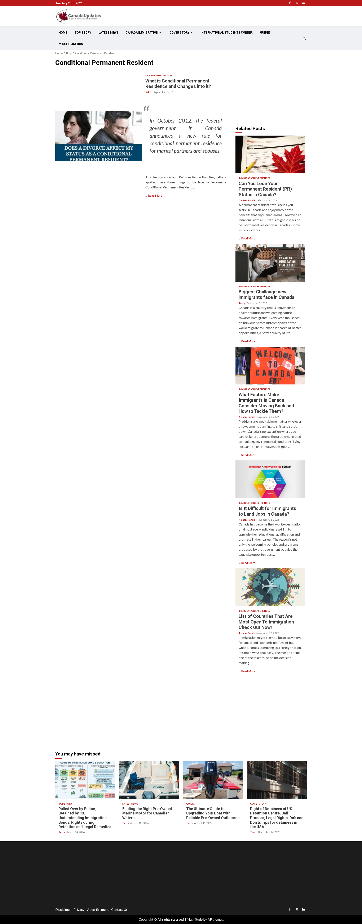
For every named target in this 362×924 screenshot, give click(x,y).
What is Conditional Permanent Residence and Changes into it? (98, 136)
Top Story (83, 32)
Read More (155, 195)
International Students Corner (227, 32)
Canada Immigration (142, 32)
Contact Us (119, 909)
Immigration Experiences (254, 178)
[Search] (304, 38)
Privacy (79, 909)
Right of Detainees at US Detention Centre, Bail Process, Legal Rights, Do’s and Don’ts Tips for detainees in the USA (277, 780)
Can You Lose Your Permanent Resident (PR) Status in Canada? (270, 154)
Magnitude (195, 919)
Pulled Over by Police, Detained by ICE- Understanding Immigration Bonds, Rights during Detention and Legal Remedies (85, 780)
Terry (242, 303)
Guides (265, 32)
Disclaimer (63, 909)
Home (63, 32)
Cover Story (179, 32)
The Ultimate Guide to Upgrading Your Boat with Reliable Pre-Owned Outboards (213, 780)
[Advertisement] (270, 88)
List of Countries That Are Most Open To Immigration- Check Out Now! (270, 587)
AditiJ (149, 92)
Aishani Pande (247, 200)
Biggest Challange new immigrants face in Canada (270, 263)
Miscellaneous (71, 44)
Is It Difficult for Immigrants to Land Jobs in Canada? (270, 479)
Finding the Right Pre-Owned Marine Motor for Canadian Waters (149, 780)
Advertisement (98, 909)
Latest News (108, 32)
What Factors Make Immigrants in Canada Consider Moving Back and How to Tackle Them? (270, 365)
